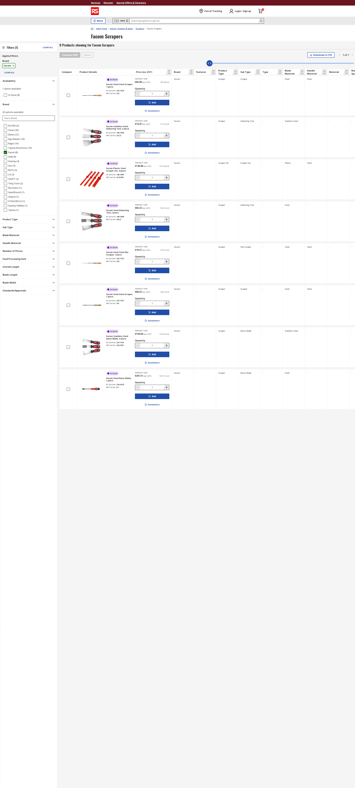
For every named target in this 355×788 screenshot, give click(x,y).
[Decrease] (138, 93)
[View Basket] (260, 11)
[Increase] (166, 93)
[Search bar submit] (261, 20)
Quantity (140, 88)
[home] (92, 28)
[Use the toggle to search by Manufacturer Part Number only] (127, 21)
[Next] (352, 55)
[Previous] (339, 55)
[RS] (95, 11)
